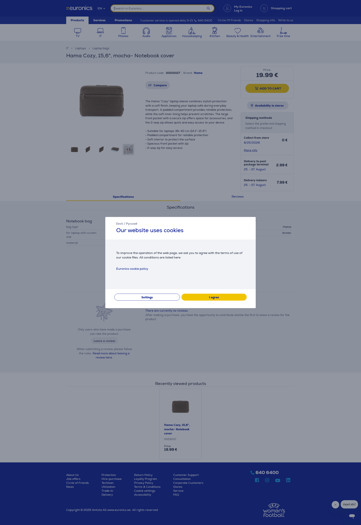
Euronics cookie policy (132, 269)
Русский (131, 223)
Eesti (119, 223)
